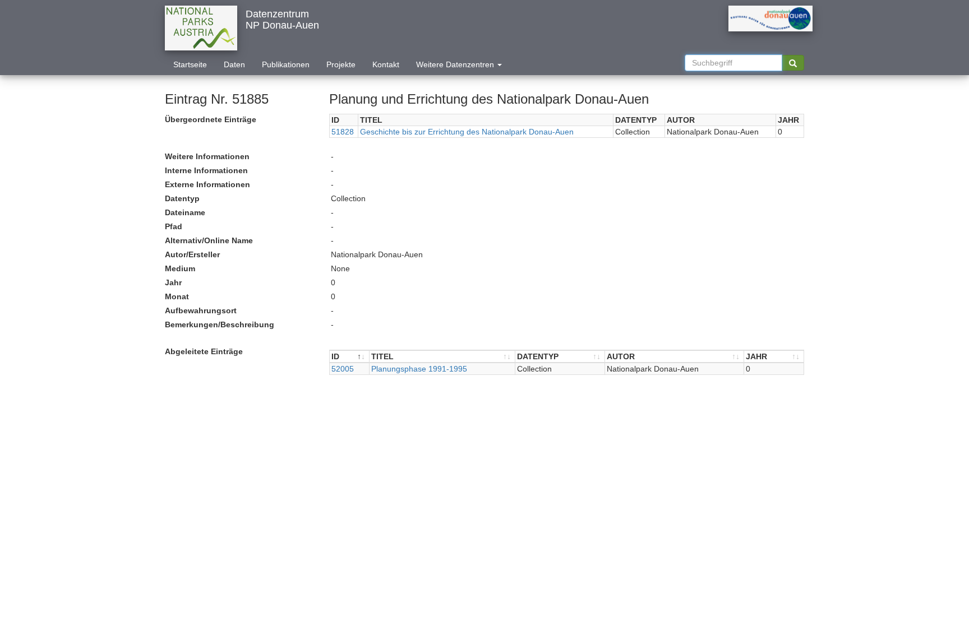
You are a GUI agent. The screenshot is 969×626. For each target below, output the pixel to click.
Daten (234, 64)
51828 (342, 131)
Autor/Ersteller (192, 254)
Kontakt (385, 64)
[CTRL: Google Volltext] (793, 63)
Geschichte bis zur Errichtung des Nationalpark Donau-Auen (467, 131)
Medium (180, 268)
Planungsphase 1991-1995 (419, 368)
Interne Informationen (206, 170)
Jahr (173, 282)
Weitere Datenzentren (456, 64)
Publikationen (286, 64)
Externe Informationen (207, 184)
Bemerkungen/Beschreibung (219, 324)
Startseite (190, 64)
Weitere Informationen (207, 156)
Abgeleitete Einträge (204, 351)
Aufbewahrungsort (201, 310)
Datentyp (182, 198)
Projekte (341, 64)
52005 (342, 368)
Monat (177, 296)
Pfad (173, 226)
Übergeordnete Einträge (210, 119)
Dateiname (185, 212)
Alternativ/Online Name (209, 240)
